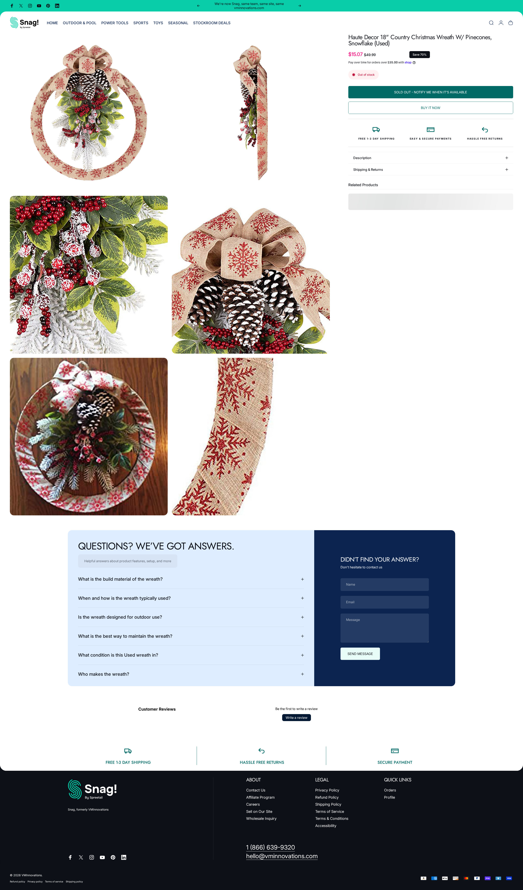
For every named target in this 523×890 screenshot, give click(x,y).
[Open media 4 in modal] (251, 274)
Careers (253, 804)
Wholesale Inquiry (261, 818)
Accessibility (325, 825)
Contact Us (255, 790)
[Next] (299, 5)
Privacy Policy (327, 790)
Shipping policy (74, 881)
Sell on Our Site (259, 811)
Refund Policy (327, 797)
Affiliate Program (260, 797)
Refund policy (17, 881)
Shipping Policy (328, 804)
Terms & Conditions (331, 818)
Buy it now (430, 108)
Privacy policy (35, 881)
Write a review (296, 718)
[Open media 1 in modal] (89, 113)
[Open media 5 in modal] (89, 436)
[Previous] (198, 5)
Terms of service (54, 881)
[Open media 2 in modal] (251, 113)
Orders (390, 790)
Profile (389, 797)
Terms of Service (329, 811)
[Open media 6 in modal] (251, 436)
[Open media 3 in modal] (89, 274)
